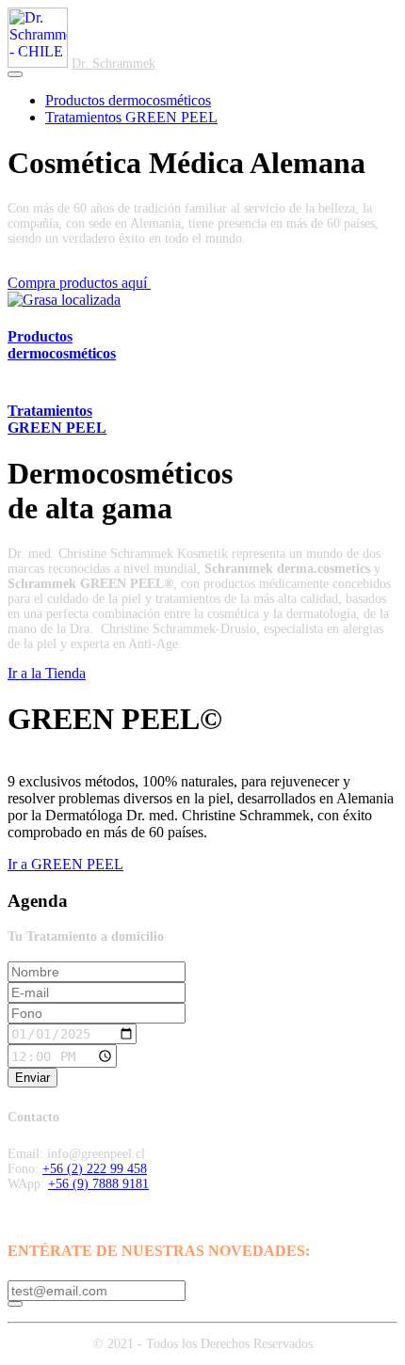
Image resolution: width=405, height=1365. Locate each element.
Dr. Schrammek (113, 63)
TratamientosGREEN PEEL (57, 419)
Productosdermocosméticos (62, 344)
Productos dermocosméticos (128, 100)
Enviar (32, 1078)
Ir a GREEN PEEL (65, 864)
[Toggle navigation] (15, 74)
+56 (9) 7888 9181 (98, 1184)
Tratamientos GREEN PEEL (131, 117)
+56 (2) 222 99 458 (94, 1169)
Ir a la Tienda (47, 673)
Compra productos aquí (79, 283)
